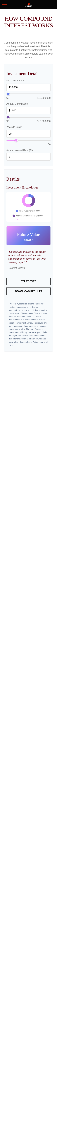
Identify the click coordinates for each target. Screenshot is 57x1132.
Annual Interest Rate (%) (19, 150)
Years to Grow (14, 127)
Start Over (28, 281)
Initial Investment (15, 80)
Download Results (28, 291)
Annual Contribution (17, 104)
